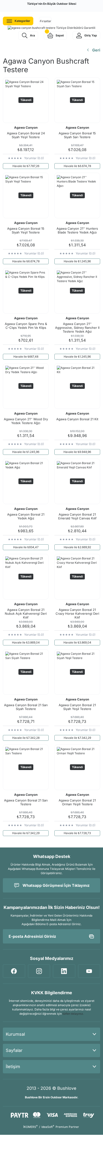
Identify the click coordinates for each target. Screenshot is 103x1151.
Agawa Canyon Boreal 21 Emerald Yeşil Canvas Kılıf (77, 516)
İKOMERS (30, 1127)
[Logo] (51, 27)
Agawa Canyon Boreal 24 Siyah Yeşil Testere (26, 135)
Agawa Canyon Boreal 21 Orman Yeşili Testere (77, 802)
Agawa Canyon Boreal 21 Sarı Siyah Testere (26, 707)
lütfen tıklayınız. (73, 1013)
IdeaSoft (47, 1127)
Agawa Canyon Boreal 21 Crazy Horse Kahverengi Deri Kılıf (77, 613)
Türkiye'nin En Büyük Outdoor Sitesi (51, 3)
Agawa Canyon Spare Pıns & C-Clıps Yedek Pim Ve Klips (26, 326)
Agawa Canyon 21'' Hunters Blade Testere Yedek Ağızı (77, 230)
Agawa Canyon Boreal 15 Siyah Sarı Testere (77, 135)
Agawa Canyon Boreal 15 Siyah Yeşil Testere (25, 230)
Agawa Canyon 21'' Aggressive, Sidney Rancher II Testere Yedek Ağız (77, 327)
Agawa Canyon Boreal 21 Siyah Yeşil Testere (77, 707)
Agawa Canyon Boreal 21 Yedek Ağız (25, 516)
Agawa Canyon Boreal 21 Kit (77, 419)
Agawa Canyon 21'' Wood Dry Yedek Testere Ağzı (26, 421)
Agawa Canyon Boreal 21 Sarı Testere (26, 802)
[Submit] (91, 936)
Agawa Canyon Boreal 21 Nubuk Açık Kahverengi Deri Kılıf (26, 613)
